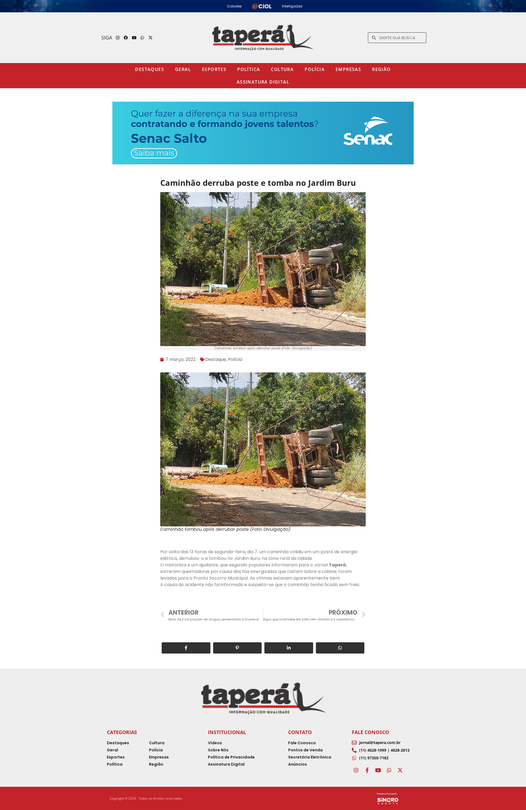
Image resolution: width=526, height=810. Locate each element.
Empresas (348, 69)
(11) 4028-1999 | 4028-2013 (384, 750)
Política (248, 69)
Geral (183, 69)
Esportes (214, 69)
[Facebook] (126, 37)
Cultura (282, 69)
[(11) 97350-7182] (354, 757)
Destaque (215, 359)
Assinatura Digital (263, 82)
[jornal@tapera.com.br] (354, 742)
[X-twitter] (151, 37)
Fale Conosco (370, 732)
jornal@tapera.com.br (380, 742)
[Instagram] (118, 37)
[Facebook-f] (367, 770)
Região (381, 69)
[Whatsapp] (142, 37)
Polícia (315, 69)
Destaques (149, 69)
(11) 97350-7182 (373, 757)
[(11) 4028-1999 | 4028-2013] (354, 750)
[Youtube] (134, 37)
